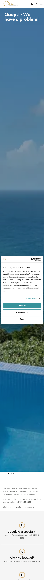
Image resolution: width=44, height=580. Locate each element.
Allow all (22, 305)
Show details (31, 298)
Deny (22, 319)
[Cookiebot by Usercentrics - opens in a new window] (31, 259)
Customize (20, 312)
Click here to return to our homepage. (18, 507)
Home (3, 474)
